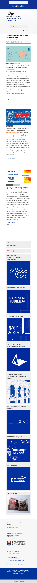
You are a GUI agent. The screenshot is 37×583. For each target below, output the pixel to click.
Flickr (18, 6)
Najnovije (19, 41)
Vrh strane (17, 577)
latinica (14, 245)
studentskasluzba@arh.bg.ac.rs (16, 560)
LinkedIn (21, 6)
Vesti (8, 42)
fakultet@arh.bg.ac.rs (13, 553)
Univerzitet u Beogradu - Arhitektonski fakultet (12, 40)
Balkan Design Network (16, 42)
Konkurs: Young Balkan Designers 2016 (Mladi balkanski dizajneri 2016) (18, 129)
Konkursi (9, 63)
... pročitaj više (10, 97)
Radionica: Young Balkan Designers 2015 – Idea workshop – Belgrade (17, 188)
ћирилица (9, 245)
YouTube (16, 6)
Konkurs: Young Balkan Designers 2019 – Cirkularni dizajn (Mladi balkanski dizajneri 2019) (18, 67)
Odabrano (17, 63)
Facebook (13, 6)
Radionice (17, 185)
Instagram (23, 6)
